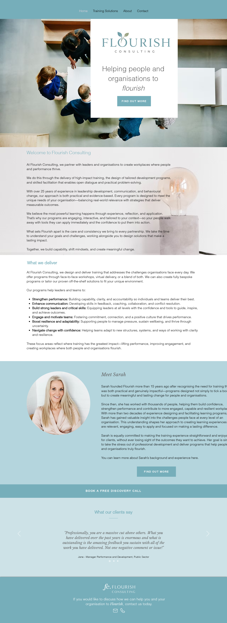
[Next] (207, 534)
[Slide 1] (109, 561)
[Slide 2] (113, 561)
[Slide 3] (117, 561)
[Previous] (19, 534)
